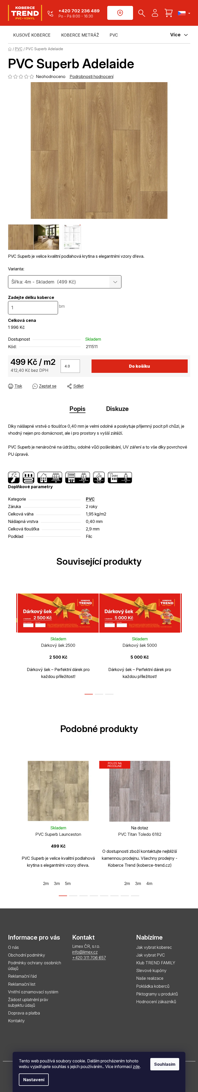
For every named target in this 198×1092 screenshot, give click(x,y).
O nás (13, 947)
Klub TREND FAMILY (155, 962)
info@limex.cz (85, 952)
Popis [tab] (78, 408)
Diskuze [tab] (117, 408)
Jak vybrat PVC (150, 955)
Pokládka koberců (152, 986)
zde (136, 1066)
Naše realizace (149, 978)
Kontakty (16, 1020)
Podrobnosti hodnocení (91, 76)
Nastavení (33, 1079)
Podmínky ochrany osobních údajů (34, 965)
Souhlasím (164, 1064)
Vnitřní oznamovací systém (33, 991)
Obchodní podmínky (26, 955)
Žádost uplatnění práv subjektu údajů (28, 1002)
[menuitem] (32, 35)
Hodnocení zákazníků (156, 1001)
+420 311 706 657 (89, 957)
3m (57, 883)
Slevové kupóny (151, 970)
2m (46, 883)
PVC (90, 499)
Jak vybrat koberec (154, 947)
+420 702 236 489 (79, 10)
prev (12, 642)
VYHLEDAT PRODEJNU (120, 13)
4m (149, 883)
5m (68, 883)
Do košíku (139, 366)
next (186, 642)
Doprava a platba (24, 1013)
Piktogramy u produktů (157, 993)
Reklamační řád (22, 976)
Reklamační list (21, 984)
